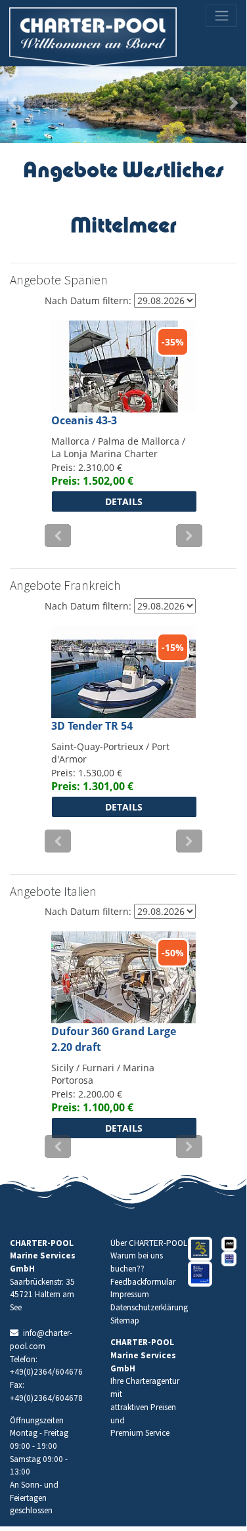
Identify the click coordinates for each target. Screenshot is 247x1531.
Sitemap (124, 1320)
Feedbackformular (142, 1281)
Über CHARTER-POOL (148, 1243)
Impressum (129, 1294)
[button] (12, 103)
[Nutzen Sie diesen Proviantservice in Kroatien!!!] (228, 1244)
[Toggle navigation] (221, 16)
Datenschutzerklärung (149, 1307)
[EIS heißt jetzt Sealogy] (200, 1274)
